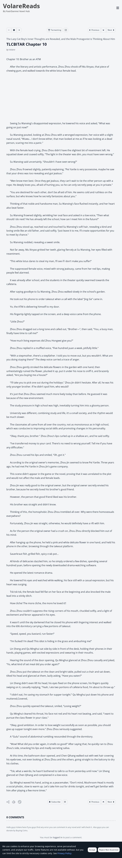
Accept (92, 849)
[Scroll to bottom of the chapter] (103, 30)
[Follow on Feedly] (13, 802)
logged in (57, 837)
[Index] (65, 802)
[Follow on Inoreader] (19, 802)
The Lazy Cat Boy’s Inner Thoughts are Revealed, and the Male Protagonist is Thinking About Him (60, 39)
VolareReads (21, 6)
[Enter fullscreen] (66, 30)
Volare (12, 49)
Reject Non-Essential (108, 849)
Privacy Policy (64, 853)
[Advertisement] (61, 97)
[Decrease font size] (8, 30)
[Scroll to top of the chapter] (103, 802)
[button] (55, 802)
